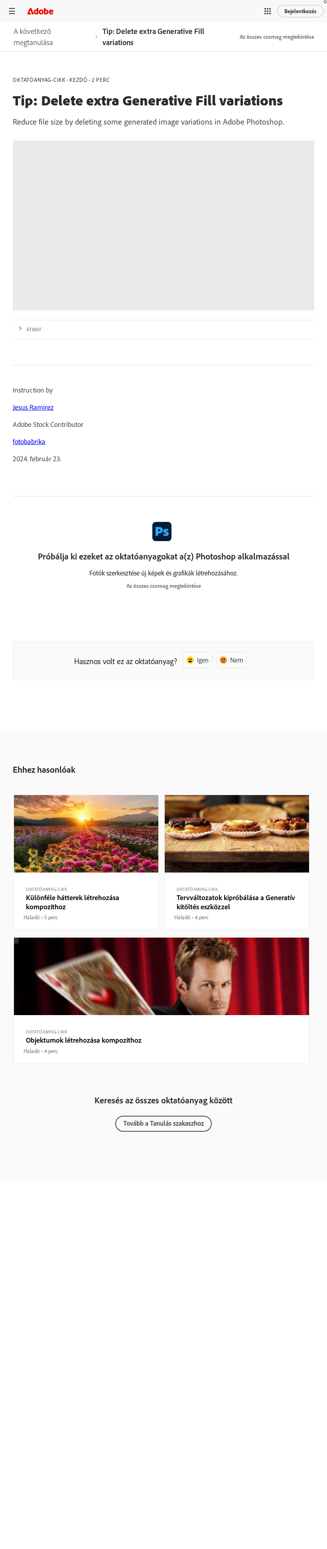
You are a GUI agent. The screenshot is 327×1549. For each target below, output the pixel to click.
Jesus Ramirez (33, 407)
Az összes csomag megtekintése (277, 36)
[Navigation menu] (12, 11)
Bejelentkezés (300, 11)
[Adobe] (40, 11)
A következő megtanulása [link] (33, 37)
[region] (86, 862)
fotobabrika (29, 441)
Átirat (33, 329)
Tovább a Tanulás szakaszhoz (163, 1123)
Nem (236, 660)
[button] (267, 11)
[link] (52, 37)
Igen (203, 660)
